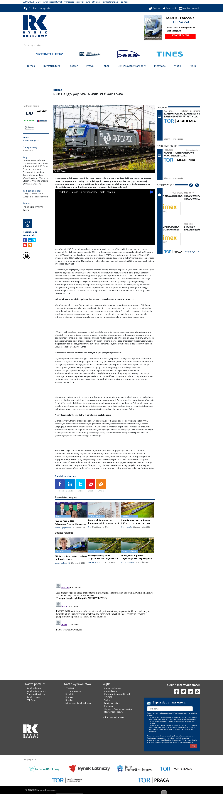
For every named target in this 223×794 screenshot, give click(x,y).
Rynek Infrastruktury (36, 691)
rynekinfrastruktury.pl (52, 2)
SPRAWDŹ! (181, 21)
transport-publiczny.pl (74, 2)
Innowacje (160, 66)
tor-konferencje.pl (110, 2)
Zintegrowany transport (131, 66)
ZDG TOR (70, 688)
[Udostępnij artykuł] (30, 240)
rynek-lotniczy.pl (93, 2)
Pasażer (73, 66)
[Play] (59, 242)
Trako (107, 700)
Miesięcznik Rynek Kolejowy (78, 703)
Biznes (31, 66)
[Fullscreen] (151, 242)
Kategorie (44, 8)
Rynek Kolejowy (34, 688)
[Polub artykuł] (25, 240)
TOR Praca (31, 700)
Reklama (70, 697)
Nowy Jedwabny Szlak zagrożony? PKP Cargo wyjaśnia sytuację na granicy (104, 558)
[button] (191, 190)
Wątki (177, 66)
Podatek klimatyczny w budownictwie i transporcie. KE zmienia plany (104, 523)
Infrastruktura (51, 66)
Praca (192, 66)
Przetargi (108, 706)
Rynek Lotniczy (33, 697)
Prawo (90, 66)
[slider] (105, 238)
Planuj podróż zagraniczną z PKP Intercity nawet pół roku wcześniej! (135, 523)
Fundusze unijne (112, 703)
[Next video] (67, 242)
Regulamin (70, 700)
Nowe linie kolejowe (113, 711)
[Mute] (75, 242)
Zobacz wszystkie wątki (113, 717)
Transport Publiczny (36, 694)
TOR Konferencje (73, 691)
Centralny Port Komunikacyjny (118, 709)
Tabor (105, 66)
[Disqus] (105, 620)
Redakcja (70, 694)
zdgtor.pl (125, 2)
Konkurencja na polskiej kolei (117, 694)
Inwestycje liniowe (112, 688)
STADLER (108, 697)
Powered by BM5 (52, 790)
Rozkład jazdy (110, 691)
